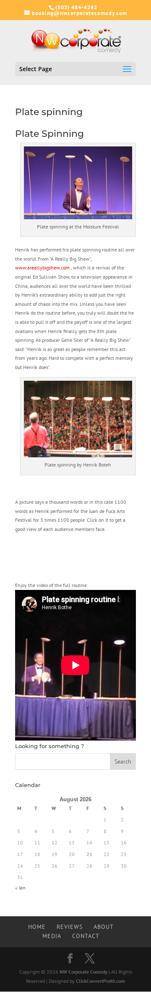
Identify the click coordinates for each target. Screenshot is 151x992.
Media (51, 936)
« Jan (20, 887)
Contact (85, 936)
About (104, 926)
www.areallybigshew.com (43, 267)
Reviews (70, 926)
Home (37, 926)
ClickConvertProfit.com (100, 981)
